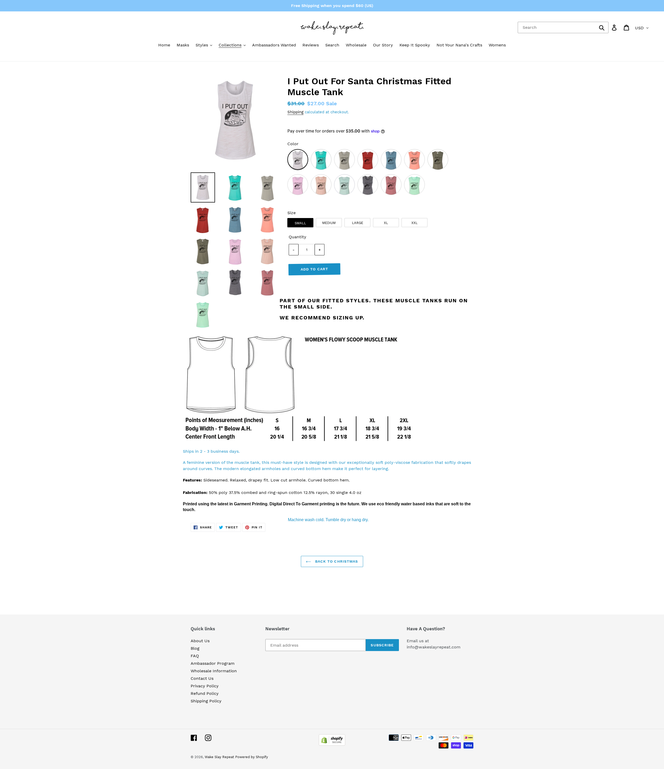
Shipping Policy (206, 700)
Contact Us (202, 678)
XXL (414, 223)
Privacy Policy (205, 685)
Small (300, 223)
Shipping (295, 112)
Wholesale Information (214, 670)
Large (357, 223)
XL (386, 223)
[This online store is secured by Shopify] (332, 744)
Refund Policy (205, 693)
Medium (329, 223)
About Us (200, 640)
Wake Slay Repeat (219, 757)
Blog (195, 648)
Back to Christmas (336, 561)
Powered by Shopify (251, 757)
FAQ (195, 655)
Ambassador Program (212, 663)
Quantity (297, 236)
